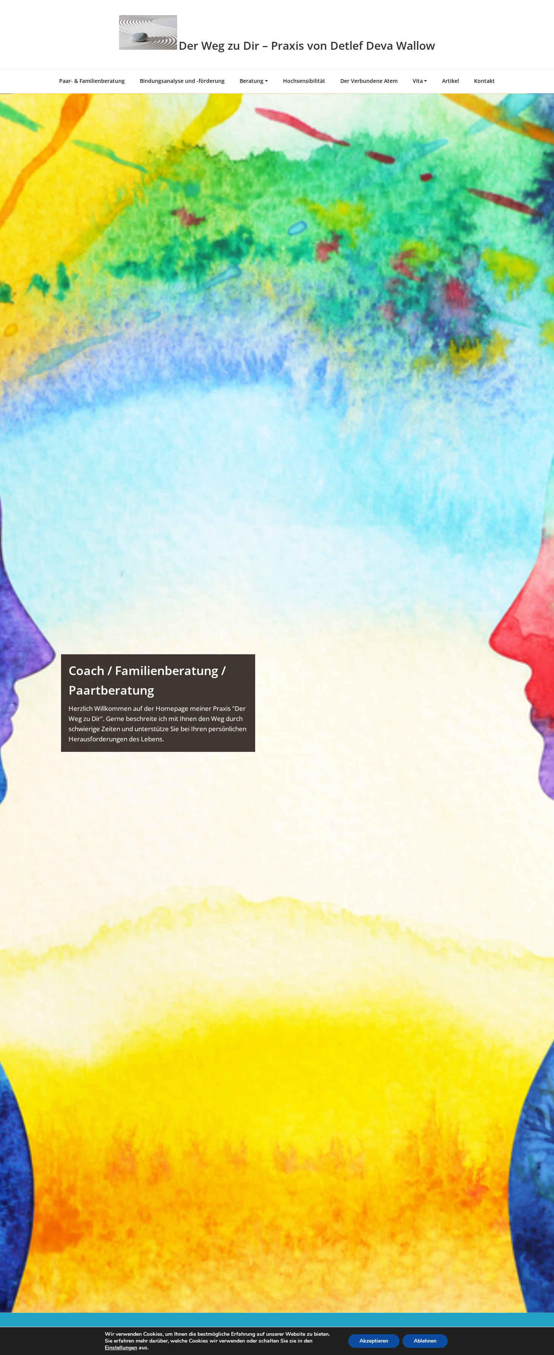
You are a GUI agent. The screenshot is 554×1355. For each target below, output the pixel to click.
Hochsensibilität (304, 80)
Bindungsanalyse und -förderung (182, 80)
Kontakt (484, 80)
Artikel (450, 80)
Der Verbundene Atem (369, 80)
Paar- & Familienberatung (92, 80)
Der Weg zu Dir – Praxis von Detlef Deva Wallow (307, 45)
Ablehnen (425, 1340)
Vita (418, 80)
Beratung (251, 80)
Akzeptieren (374, 1340)
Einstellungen (121, 1347)
